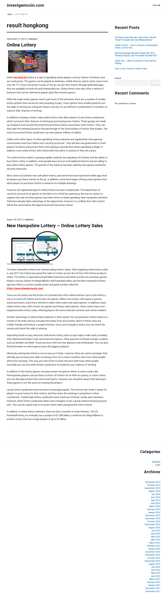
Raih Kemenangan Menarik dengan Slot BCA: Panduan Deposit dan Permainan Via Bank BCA (136, 54)
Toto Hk (156, 5)
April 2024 (155, 503)
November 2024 (152, 482)
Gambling (156, 462)
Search (118, 78)
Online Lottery (21, 45)
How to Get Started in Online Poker (131, 68)
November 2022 (152, 555)
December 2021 (152, 588)
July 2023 (155, 530)
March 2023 (154, 543)
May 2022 (155, 573)
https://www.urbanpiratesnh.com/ (25, 288)
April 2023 (155, 539)
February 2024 (153, 509)
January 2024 (154, 512)
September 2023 (152, 524)
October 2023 (153, 521)
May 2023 (155, 536)
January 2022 (154, 585)
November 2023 (152, 518)
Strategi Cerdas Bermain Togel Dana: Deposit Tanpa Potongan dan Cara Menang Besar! (135, 38)
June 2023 (155, 533)
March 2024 (154, 506)
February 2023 (153, 546)
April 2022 (155, 576)
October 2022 (153, 558)
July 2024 (155, 494)
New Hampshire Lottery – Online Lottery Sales (55, 225)
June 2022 (155, 570)
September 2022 (152, 561)
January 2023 (154, 549)
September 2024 (152, 488)
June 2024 (155, 497)
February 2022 (153, 582)
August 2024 (154, 491)
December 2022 (152, 552)
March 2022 (154, 579)
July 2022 (155, 567)
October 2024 (153, 485)
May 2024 (155, 500)
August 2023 (154, 527)
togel (157, 465)
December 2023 (152, 515)
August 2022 (154, 564)
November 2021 (152, 591)
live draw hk (20, 77)
